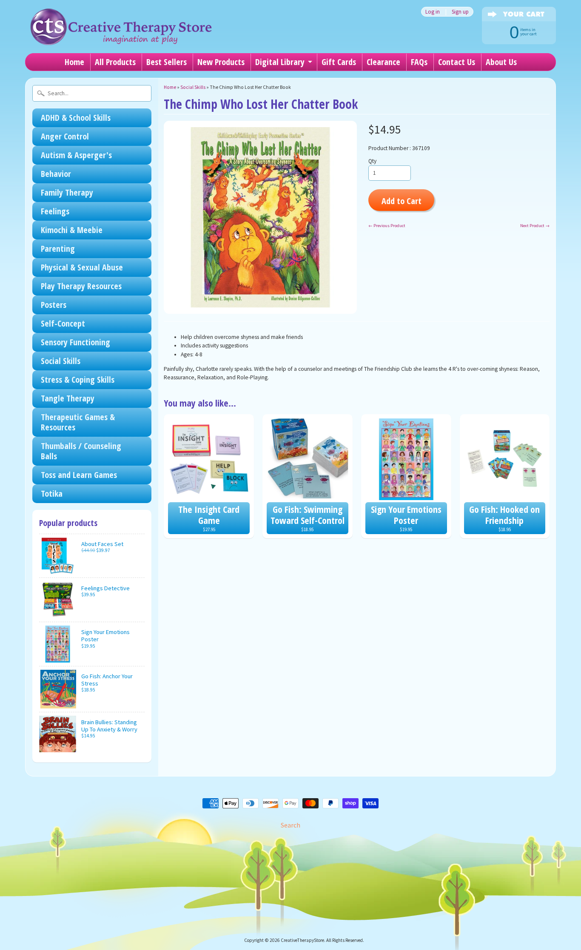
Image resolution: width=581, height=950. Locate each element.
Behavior (56, 173)
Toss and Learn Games (79, 475)
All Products (115, 62)
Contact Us (456, 62)
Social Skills (60, 361)
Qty (372, 161)
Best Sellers (166, 62)
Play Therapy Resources (81, 286)
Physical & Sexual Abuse (82, 267)
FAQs (419, 62)
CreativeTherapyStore (302, 940)
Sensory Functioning (75, 342)
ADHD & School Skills (76, 117)
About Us (501, 62)
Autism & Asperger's (76, 155)
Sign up (460, 11)
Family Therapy (67, 192)
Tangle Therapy (67, 398)
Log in (432, 11)
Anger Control (65, 136)
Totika (52, 493)
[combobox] (91, 93)
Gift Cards (339, 62)
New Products (221, 62)
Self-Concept (63, 323)
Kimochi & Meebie (72, 230)
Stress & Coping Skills (77, 379)
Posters (53, 304)
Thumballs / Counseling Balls (81, 451)
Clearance (383, 62)
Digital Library (280, 62)
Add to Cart (402, 201)
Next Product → (535, 225)
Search (290, 825)
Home (74, 62)
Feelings (55, 211)
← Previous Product (386, 225)
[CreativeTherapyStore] (120, 34)
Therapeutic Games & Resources (78, 422)
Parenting (58, 248)
